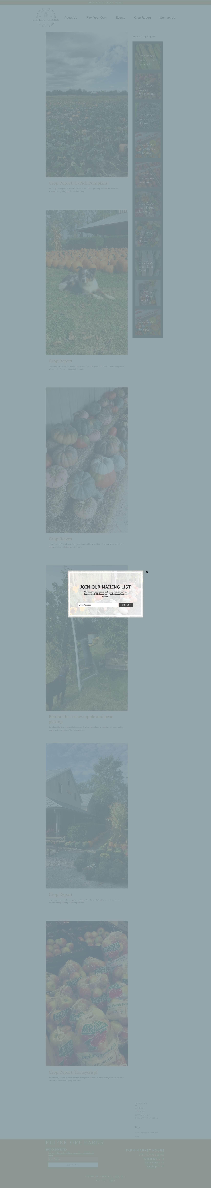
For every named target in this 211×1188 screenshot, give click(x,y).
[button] (147, 572)
